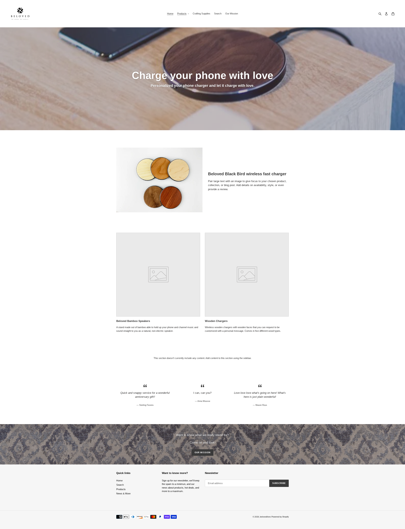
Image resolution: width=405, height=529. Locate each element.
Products (121, 489)
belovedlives (265, 517)
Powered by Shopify (280, 517)
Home (119, 480)
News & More (123, 493)
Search (120, 484)
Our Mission (202, 452)
